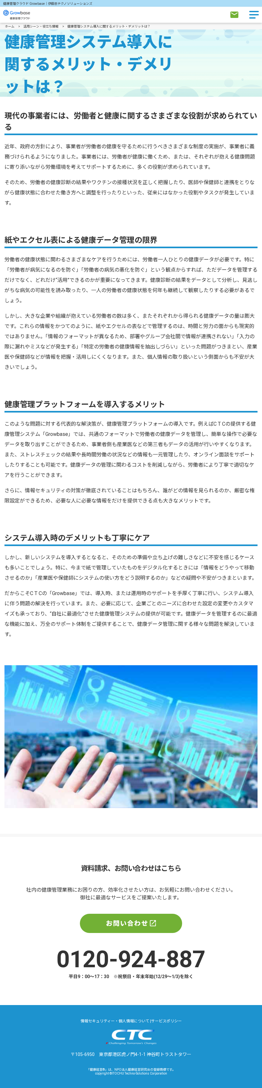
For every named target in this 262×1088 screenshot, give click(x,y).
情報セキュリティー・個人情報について (115, 1021)
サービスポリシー (166, 1021)
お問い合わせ (127, 923)
